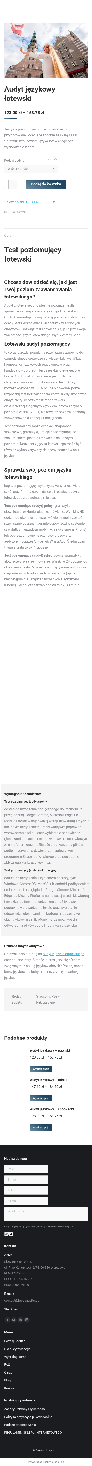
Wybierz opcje (41, 1068)
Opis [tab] (7, 235)
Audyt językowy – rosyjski (50, 1051)
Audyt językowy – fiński (48, 1080)
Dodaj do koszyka (46, 184)
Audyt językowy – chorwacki (52, 1109)
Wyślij (9, 1234)
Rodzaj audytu (14, 161)
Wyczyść (52, 159)
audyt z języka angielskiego (63, 954)
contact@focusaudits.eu (21, 1300)
